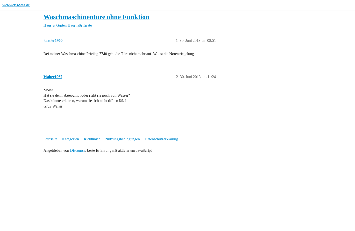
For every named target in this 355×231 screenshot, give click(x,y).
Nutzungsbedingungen (122, 139)
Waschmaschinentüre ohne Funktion (96, 17)
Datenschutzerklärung (161, 139)
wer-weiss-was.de (16, 5)
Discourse (77, 150)
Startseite (50, 139)
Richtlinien (92, 139)
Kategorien (70, 139)
